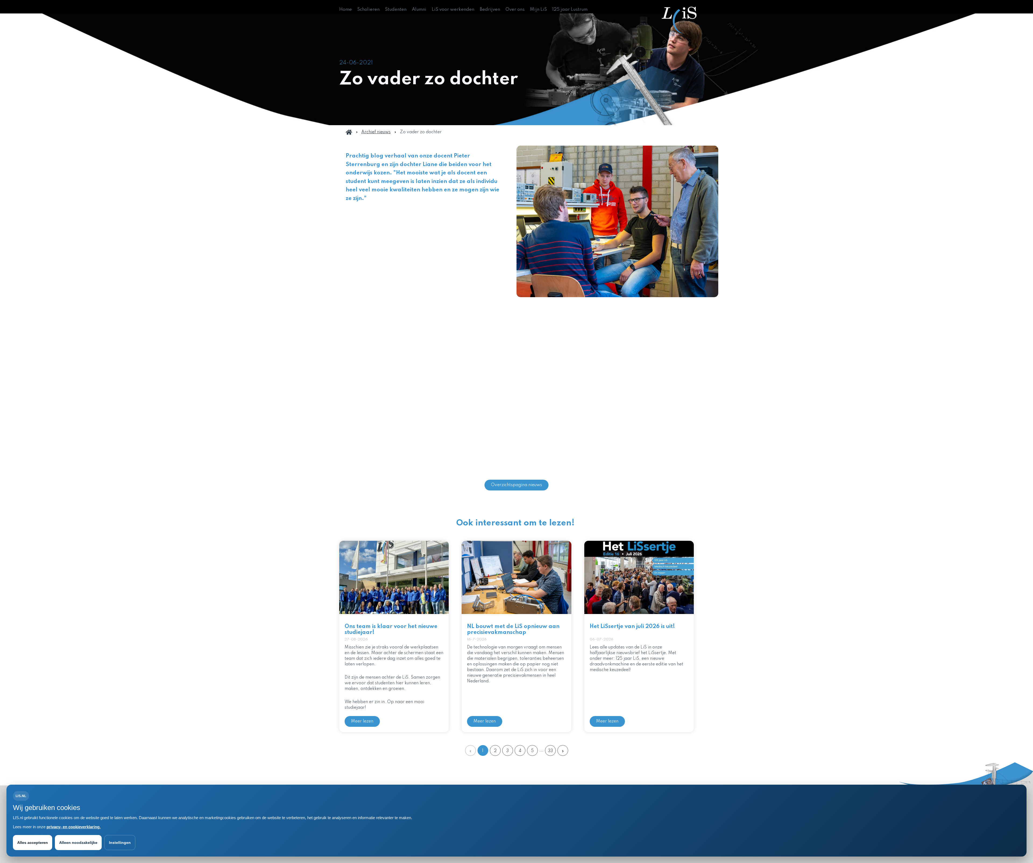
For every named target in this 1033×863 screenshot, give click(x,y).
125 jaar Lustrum (570, 9)
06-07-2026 (601, 639)
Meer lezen (362, 721)
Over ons (515, 9)
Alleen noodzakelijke (78, 842)
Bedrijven (490, 9)
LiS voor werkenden (453, 9)
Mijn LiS (538, 9)
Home (345, 9)
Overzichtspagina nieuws (516, 485)
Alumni (419, 9)
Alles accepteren (32, 842)
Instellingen (120, 842)
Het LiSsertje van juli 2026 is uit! (632, 626)
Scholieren (368, 9)
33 (550, 751)
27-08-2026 (356, 639)
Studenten (395, 9)
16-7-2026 (477, 639)
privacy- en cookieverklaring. (74, 827)
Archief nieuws (376, 132)
